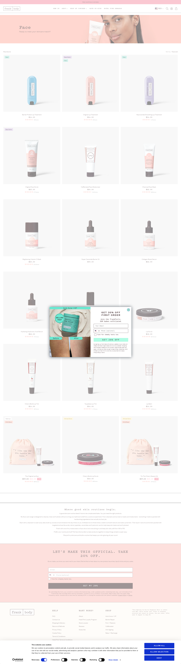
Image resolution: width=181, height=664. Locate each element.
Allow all (159, 645)
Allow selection (159, 652)
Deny (159, 658)
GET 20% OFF (111, 340)
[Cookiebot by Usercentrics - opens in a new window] (18, 659)
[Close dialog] (128, 309)
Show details (113, 660)
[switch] (64, 659)
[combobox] (97, 331)
